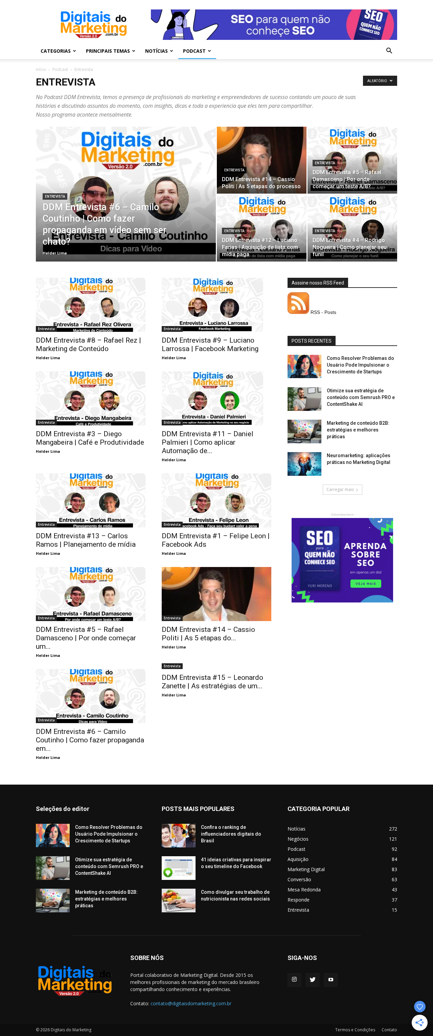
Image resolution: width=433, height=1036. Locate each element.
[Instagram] (294, 980)
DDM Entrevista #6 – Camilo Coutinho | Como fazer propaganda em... (90, 740)
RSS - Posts (322, 312)
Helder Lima (55, 252)
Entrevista (55, 196)
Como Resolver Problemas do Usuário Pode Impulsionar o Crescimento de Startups (360, 364)
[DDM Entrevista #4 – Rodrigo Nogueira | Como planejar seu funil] (352, 228)
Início (41, 69)
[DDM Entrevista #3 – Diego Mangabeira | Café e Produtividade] (90, 398)
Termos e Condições (355, 1030)
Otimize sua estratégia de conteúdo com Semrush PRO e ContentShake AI (361, 397)
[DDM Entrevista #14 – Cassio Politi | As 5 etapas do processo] (261, 160)
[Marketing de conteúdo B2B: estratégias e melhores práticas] (304, 431)
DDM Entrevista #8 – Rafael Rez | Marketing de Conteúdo (88, 344)
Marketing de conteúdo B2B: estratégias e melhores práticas (358, 429)
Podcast (194, 51)
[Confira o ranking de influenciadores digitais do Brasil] (179, 835)
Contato (389, 1030)
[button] (389, 51)
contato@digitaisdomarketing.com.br (191, 1003)
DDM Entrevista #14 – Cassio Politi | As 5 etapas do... (208, 633)
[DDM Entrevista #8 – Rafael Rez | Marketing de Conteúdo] (90, 305)
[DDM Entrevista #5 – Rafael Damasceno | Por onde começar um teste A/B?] (352, 160)
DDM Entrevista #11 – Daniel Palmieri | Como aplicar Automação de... (207, 442)
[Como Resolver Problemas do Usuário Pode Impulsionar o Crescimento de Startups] (304, 366)
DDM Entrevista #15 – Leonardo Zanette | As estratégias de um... (212, 681)
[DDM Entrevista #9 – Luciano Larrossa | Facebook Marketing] (216, 305)
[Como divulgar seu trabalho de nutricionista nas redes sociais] (179, 900)
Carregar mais (340, 489)
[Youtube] (331, 980)
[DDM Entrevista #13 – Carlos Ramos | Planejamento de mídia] (90, 500)
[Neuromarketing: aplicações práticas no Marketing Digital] (304, 464)
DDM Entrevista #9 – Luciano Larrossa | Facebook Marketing (210, 344)
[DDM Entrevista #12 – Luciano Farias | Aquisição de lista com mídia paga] (261, 228)
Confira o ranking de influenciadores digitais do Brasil (231, 833)
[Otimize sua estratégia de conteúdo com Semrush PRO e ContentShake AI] (304, 399)
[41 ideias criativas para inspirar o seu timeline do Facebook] (179, 868)
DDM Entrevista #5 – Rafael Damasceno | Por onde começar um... (86, 637)
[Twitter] (312, 980)
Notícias (156, 51)
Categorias (56, 51)
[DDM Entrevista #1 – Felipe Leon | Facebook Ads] (216, 500)
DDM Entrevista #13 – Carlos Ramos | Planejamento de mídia (86, 540)
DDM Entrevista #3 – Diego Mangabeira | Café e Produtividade (90, 438)
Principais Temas (108, 51)
